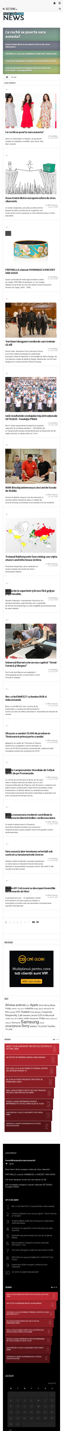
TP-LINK (8, 1029)
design (36, 1009)
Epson (41, 1008)
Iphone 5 (38, 1012)
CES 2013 (20, 1009)
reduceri (8, 1022)
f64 (53, 1008)
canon (14, 1008)
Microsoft (49, 1015)
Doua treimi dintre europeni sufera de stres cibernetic (30, 199)
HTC (18, 1011)
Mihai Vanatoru (52, 205)
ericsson (47, 1008)
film (7, 1011)
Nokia (20, 1018)
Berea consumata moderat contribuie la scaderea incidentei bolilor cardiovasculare (30, 816)
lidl (43, 1015)
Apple (34, 1004)
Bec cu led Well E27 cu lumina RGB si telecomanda (26, 698)
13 (38, 1406)
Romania (16, 1022)
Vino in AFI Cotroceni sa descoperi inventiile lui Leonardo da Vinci (30, 890)
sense (41, 1022)
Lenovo (34, 1015)
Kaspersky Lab (14, 1015)
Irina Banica (54, 136)
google (12, 1012)
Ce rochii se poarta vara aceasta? (24, 132)
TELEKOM (42, 1026)
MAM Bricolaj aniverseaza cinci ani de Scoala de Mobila (30, 489)
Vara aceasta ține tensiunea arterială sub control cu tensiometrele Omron (29, 853)
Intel (32, 1012)
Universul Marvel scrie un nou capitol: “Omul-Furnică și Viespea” (31, 664)
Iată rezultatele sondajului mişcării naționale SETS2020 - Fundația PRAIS (31, 417)
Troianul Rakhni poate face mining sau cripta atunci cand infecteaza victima (31, 558)
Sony (25, 1025)
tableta (33, 1026)
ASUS (41, 1005)
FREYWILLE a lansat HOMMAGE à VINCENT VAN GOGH (30, 271)
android (20, 1005)
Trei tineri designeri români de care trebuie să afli (30, 343)
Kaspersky (47, 1011)
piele (47, 1018)
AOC (27, 1005)
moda (7, 1018)
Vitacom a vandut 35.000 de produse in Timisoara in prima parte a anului (27, 735)
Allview (10, 1005)
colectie (29, 1008)
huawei (25, 1011)
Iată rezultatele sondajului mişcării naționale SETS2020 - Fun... (30, 1243)
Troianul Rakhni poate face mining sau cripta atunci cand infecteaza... (33, 1221)
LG (40, 1015)
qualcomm (53, 1018)
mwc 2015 (14, 1018)
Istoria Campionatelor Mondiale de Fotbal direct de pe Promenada (29, 771)
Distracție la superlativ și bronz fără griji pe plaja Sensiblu (30, 592)
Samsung (30, 1021)
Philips (42, 1018)
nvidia (26, 1018)
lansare (26, 1015)
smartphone (13, 1026)
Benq (47, 1005)
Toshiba (51, 1026)
